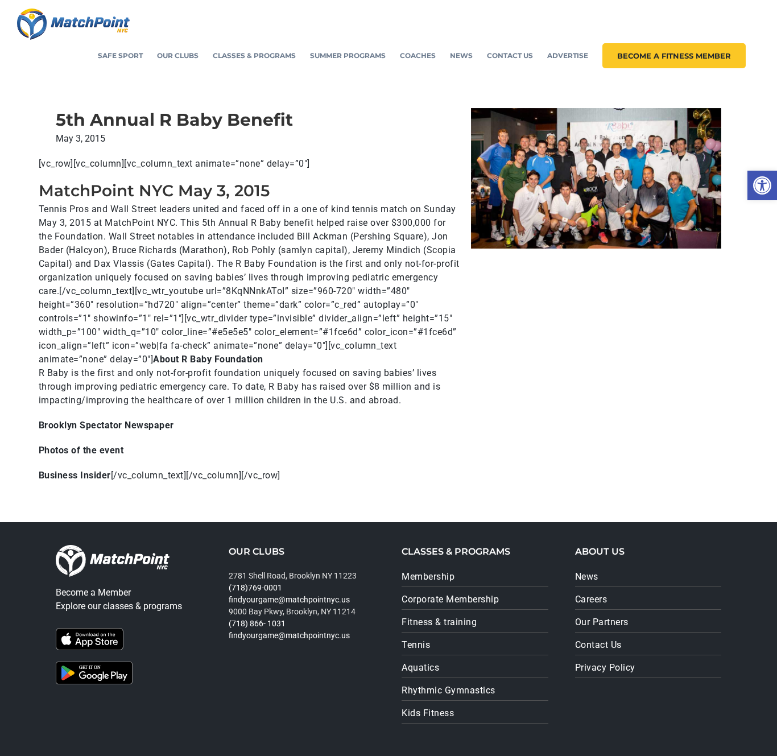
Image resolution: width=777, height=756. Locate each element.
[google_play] (94, 665)
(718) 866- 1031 (257, 623)
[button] (762, 185)
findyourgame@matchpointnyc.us (289, 599)
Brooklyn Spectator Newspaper (106, 425)
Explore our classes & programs (119, 606)
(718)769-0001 (255, 587)
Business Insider (75, 475)
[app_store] (89, 632)
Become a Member (93, 592)
